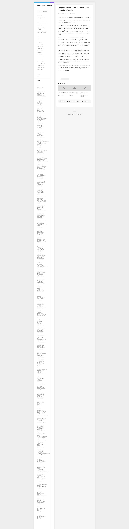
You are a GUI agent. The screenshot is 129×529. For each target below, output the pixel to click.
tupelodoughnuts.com (40, 198)
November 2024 (40, 63)
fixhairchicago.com (40, 371)
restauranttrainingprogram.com (42, 219)
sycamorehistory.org (40, 451)
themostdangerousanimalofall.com (42, 266)
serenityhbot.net (39, 404)
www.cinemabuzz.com (40, 447)
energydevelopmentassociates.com (42, 161)
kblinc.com (38, 193)
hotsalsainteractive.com (40, 95)
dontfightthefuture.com (40, 170)
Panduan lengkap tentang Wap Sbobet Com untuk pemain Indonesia (63, 94)
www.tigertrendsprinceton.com (42, 409)
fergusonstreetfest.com (40, 479)
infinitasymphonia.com (40, 289)
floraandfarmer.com (40, 162)
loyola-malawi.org (40, 246)
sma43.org (38, 435)
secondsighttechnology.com (41, 210)
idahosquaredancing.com (41, 182)
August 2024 (40, 69)
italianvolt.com (39, 186)
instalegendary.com (40, 117)
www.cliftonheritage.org (40, 434)
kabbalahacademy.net (40, 206)
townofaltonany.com (40, 337)
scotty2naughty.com (40, 299)
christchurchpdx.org (40, 282)
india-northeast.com (40, 168)
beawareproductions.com (41, 303)
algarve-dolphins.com (40, 329)
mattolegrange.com (40, 324)
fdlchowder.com (39, 429)
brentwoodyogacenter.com (41, 437)
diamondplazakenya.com (41, 474)
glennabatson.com (40, 274)
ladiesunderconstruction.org (41, 153)
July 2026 (39, 40)
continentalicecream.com (41, 279)
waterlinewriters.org (40, 389)
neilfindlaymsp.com (40, 360)
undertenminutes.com (40, 100)
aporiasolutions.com (40, 385)
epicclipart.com (39, 127)
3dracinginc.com (39, 264)
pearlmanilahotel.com (40, 128)
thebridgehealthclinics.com (41, 388)
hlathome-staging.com (40, 214)
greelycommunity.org (40, 292)
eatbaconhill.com (39, 105)
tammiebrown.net (39, 321)
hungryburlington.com (40, 313)
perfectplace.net (39, 234)
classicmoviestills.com (40, 256)
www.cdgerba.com (40, 469)
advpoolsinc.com (39, 365)
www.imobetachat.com (40, 397)
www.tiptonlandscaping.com (41, 438)
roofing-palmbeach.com (41, 169)
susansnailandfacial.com (41, 406)
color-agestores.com (40, 243)
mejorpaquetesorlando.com (41, 201)
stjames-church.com (40, 298)
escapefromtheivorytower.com (42, 166)
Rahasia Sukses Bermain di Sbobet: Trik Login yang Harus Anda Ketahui (41, 28)
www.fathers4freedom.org (41, 410)
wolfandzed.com (39, 445)
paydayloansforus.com (40, 110)
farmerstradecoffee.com (41, 394)
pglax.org (38, 338)
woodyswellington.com (40, 463)
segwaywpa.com (39, 386)
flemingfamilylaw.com (40, 499)
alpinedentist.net (39, 134)
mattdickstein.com (40, 398)
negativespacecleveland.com (41, 339)
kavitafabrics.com (40, 349)
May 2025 (39, 52)
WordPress (74, 114)
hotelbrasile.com (39, 144)
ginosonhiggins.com (40, 331)
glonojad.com (39, 296)
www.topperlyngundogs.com (41, 411)
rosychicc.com (39, 247)
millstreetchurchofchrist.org (41, 486)
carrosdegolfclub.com (40, 160)
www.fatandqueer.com (40, 420)
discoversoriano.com (40, 258)
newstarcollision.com (40, 208)
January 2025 (40, 59)
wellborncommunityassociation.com (43, 141)
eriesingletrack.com (40, 194)
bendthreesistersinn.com (41, 344)
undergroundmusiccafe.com (41, 516)
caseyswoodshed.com (40, 370)
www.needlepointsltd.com (41, 430)
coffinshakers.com (40, 306)
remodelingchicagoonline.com (42, 436)
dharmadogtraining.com (41, 508)
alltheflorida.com (39, 483)
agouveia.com (39, 503)
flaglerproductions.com (40, 276)
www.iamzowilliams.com (41, 454)
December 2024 (40, 61)
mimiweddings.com (40, 512)
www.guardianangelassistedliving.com (43, 471)
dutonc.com (39, 322)
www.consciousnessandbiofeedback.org (43, 453)
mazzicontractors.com (40, 460)
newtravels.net (39, 109)
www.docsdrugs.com (40, 427)
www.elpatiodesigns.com (41, 466)
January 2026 (40, 48)
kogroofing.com (39, 133)
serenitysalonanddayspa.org (41, 96)
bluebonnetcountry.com (40, 126)
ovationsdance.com (40, 227)
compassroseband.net (40, 378)
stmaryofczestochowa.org (41, 307)
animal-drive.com (39, 380)
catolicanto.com (39, 231)
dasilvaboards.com (40, 273)
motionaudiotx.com (40, 509)
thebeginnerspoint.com (40, 259)
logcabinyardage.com (40, 395)
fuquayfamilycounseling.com (41, 502)
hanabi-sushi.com (40, 444)
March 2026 (40, 44)
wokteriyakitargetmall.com (41, 215)
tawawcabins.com (40, 183)
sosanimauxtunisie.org (40, 132)
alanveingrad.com (40, 330)
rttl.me (38, 510)
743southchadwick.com (41, 167)
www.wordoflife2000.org (41, 181)
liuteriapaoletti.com (40, 340)
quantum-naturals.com (40, 477)
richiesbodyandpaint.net (40, 91)
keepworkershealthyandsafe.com (42, 118)
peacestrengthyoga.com (41, 414)
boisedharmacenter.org (40, 242)
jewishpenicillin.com (40, 222)
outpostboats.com (40, 248)
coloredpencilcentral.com (41, 173)
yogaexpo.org (39, 238)
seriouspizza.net (39, 377)
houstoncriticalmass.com (41, 265)
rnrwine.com (39, 500)
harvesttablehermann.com (41, 159)
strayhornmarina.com (40, 275)
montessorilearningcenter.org (41, 478)
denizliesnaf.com (39, 372)
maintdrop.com (39, 129)
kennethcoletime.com (40, 312)
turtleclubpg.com (39, 354)
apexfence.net (39, 518)
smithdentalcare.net (40, 515)
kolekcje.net (38, 230)
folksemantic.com (40, 184)
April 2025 (39, 54)
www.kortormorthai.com (41, 419)
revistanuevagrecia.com (40, 297)
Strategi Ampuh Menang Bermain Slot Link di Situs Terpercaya (74, 94)
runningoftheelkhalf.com (41, 412)
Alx (80, 114)
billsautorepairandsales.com (41, 476)
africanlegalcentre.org (40, 290)
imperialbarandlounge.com (41, 175)
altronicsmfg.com (40, 104)
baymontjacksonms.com (41, 336)
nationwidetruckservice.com (41, 353)
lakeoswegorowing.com (41, 501)
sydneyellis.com (39, 217)
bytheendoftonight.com (40, 249)
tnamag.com (39, 381)
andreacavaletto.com (40, 240)
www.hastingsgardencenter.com (42, 455)
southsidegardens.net (40, 458)
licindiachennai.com (40, 92)
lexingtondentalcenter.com (41, 216)
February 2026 (40, 46)
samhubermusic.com (40, 517)
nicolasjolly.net (39, 288)
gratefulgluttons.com (40, 251)
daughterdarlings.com (40, 93)
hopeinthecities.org (40, 250)
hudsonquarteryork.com (41, 467)
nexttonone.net (39, 403)
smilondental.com (40, 207)
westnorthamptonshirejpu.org (41, 143)
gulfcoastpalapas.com (40, 387)
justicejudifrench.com (40, 308)
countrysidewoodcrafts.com (41, 113)
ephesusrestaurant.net (40, 462)
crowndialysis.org (40, 218)
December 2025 (40, 50)
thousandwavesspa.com (41, 357)
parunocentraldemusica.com (41, 470)
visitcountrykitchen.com (40, 328)
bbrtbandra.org (39, 125)
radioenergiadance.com (40, 135)
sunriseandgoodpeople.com (41, 341)
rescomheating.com (40, 511)
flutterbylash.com (39, 491)
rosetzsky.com (39, 295)
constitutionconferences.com (41, 373)
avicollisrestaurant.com (40, 361)
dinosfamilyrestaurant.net (41, 157)
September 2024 (40, 67)
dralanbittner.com (39, 190)
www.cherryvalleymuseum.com (42, 150)
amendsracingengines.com (41, 418)
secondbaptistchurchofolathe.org (42, 504)
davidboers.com (39, 396)
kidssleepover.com (40, 108)
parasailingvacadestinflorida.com (42, 487)
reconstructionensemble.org (41, 348)
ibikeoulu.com (39, 305)
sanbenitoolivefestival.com (41, 255)
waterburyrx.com (39, 364)
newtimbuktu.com (40, 103)
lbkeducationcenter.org (40, 232)
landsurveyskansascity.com (41, 422)
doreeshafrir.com (39, 300)
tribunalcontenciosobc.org (41, 271)
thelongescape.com (40, 323)
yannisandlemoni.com (40, 191)
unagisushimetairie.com (40, 121)
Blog (73, 13)
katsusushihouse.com (40, 291)
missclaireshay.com (40, 87)
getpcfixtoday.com (40, 124)
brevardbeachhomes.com (41, 165)
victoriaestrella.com (40, 356)
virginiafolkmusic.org (40, 226)
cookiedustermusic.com (41, 347)
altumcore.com (39, 379)
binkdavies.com (39, 281)
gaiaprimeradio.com (40, 320)
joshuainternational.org (40, 405)
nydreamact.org (39, 120)
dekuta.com (39, 446)
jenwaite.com (39, 494)
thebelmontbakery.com (40, 111)
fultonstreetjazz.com (40, 145)
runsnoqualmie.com (40, 426)
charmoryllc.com (39, 263)
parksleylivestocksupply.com (41, 241)
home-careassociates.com (41, 239)
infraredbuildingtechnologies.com (42, 158)
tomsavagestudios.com (40, 223)
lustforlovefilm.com (40, 287)
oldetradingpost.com (40, 152)
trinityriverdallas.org (40, 233)
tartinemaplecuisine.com (41, 315)
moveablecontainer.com (41, 148)
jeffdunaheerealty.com (40, 413)
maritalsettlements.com (40, 333)
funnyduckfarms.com (40, 493)
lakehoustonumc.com (40, 401)
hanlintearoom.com (40, 492)
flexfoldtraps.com (39, 417)
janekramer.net (39, 316)
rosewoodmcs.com (42, 6)
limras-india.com (39, 88)
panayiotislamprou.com (40, 137)
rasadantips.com (39, 102)
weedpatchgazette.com (40, 192)
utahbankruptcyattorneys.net (41, 178)
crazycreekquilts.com (40, 280)
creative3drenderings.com (41, 393)
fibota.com (38, 468)
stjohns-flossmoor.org (40, 345)
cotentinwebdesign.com (40, 151)
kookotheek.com (39, 136)
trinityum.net (39, 459)
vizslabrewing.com (40, 189)
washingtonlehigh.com (40, 442)
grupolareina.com (39, 149)
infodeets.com (39, 94)
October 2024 (40, 65)
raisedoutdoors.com (40, 176)
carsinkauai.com (39, 485)
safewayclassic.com (40, 112)
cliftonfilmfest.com (40, 174)
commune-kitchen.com (40, 284)
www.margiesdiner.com (40, 428)
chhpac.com (39, 507)
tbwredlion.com (39, 475)
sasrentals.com (39, 209)
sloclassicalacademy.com (41, 272)
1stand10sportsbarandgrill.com (42, 202)
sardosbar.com (39, 185)
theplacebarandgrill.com (40, 363)
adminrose (69, 13)
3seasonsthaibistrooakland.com (42, 235)
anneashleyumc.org (40, 421)
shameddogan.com (40, 390)
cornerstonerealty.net (40, 452)
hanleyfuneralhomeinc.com (41, 200)
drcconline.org (39, 362)
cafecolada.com (39, 257)
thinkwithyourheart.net (40, 177)
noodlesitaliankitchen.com (41, 119)
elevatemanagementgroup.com (42, 495)
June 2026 (39, 42)
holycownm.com (39, 352)
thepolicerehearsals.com (41, 267)
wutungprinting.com (40, 332)
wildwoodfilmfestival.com (41, 142)
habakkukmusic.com (40, 402)
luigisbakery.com (39, 443)
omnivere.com (39, 101)
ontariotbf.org (39, 116)
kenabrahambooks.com (41, 283)
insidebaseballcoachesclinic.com (42, 484)
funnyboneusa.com (40, 346)
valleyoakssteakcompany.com (42, 369)
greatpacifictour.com (40, 355)
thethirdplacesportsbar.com (41, 461)
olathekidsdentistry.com (40, 199)
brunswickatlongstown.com (41, 314)
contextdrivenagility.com (40, 304)
